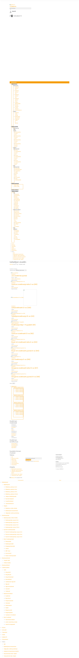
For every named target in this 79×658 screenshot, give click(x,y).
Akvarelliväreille (14, 445)
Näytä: (11, 383)
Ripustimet (17, 212)
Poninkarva (13, 433)
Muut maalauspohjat (9, 539)
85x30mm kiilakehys (19, 399)
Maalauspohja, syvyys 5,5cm (12, 527)
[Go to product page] (32, 273)
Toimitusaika (13, 460)
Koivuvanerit (17, 177)
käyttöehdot (36, 461)
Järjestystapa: (12, 270)
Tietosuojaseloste (15, 463)
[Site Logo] (12, 4)
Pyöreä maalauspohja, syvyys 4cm (13, 536)
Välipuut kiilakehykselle (10, 496)
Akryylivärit (17, 194)
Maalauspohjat (14, 126)
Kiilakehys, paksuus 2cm (17, 88)
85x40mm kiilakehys (19, 406)
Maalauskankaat (15, 183)
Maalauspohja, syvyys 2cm (11, 520)
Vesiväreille (13, 446)
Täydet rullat (16, 185)
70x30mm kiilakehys (19, 397)
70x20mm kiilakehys (19, 391)
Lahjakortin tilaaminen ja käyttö (19, 256)
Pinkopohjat (17, 168)
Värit (14, 192)
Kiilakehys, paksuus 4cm (17, 96)
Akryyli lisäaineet (9, 577)
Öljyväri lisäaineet (9, 586)
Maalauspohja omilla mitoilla (11, 517)
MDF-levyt (7, 551)
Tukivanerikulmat (18, 110)
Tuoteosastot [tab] (20, 480)
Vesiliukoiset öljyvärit (10, 581)
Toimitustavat (14, 462)
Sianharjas (13, 435)
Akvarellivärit (17, 199)
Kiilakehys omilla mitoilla (17, 114)
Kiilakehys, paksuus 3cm (17, 92)
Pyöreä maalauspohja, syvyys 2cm (13, 532)
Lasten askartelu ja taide (11, 622)
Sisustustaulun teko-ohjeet (18, 258)
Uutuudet (13, 245)
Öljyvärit (16, 203)
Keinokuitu (13, 427)
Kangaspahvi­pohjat (10, 546)
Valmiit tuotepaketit (10, 624)
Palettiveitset (17, 216)
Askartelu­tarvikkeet (10, 619)
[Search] (10, 10)
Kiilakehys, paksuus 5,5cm (17, 100)
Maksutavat (13, 459)
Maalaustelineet (14, 190)
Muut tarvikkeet (7, 617)
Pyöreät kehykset (9, 498)
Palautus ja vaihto (15, 458)
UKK (14, 252)
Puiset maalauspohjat (10, 555)
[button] (13, 6)
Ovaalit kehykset (9, 501)
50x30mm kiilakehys (19, 396)
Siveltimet (17, 211)
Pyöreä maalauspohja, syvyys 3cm (13, 534)
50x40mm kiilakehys (19, 404)
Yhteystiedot (14, 250)
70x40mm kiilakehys (19, 405)
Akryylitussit (17, 195)
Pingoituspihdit (18, 222)
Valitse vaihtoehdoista (15, 278)
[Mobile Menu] (10, 3)
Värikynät (17, 208)
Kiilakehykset (14, 84)
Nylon (12, 429)
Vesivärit (16, 207)
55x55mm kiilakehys (19, 413)
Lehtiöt (16, 173)
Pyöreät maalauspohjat (9, 529)
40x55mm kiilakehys (19, 411)
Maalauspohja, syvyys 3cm (11, 522)
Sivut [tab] (60, 480)
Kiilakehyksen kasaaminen (18, 254)
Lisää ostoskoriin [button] (14, 287)
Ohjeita (14, 111)
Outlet (12, 247)
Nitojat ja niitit (8, 610)
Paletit (16, 217)
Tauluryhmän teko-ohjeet (18, 259)
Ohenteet (17, 214)
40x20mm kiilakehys (19, 389)
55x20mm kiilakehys (19, 390)
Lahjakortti (13, 249)
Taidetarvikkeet (14, 191)
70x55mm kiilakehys (19, 414)
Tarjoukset (13, 246)
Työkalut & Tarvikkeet (10, 615)
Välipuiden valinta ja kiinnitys (18, 255)
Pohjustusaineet (18, 213)
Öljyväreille (13, 447)
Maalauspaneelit (18, 169)
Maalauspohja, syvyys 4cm (11, 525)
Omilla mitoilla (16, 186)
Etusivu (12, 243)
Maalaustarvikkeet (17, 209)
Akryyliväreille (14, 443)
